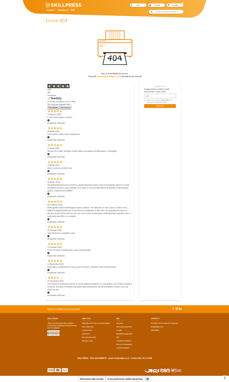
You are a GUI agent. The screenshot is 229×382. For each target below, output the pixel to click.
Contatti (119, 330)
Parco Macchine (88, 327)
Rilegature (63, 10)
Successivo (65, 108)
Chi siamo (119, 323)
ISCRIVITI (160, 106)
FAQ (117, 337)
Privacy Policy (165, 100)
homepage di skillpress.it (108, 76)
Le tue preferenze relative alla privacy (125, 379)
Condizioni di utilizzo (123, 341)
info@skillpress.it (121, 358)
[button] (138, 5)
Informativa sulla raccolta (91, 379)
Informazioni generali (124, 327)
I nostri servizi (87, 330)
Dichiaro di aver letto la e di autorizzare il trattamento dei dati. (159, 101)
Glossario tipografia (89, 337)
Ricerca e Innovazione (124, 344)
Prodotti (50, 10)
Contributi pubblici (122, 348)
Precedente (53, 108)
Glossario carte (87, 341)
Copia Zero (86, 334)
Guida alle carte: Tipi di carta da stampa (96, 323)
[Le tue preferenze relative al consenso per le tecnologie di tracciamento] (225, 378)
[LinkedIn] (180, 308)
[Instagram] (176, 308)
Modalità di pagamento (124, 334)
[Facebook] (173, 308)
